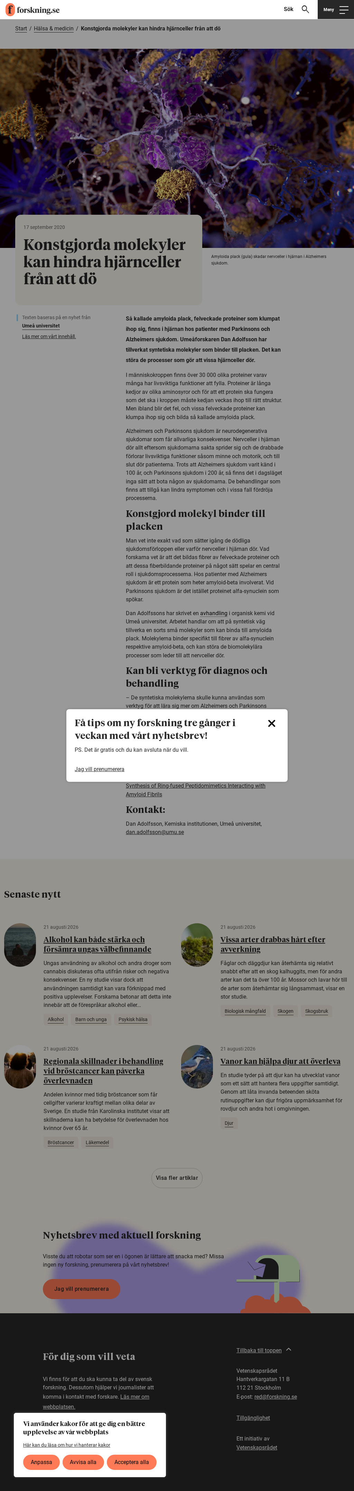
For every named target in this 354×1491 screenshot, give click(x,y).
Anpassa (41, 1462)
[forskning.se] (29, 9)
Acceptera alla (131, 1462)
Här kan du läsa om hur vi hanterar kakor (66, 1445)
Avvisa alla (83, 1462)
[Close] (271, 723)
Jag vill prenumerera (99, 769)
